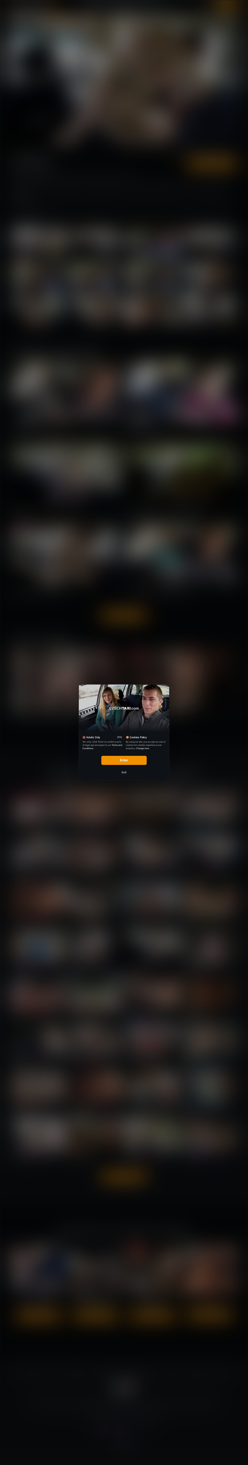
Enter (124, 760)
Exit (124, 772)
